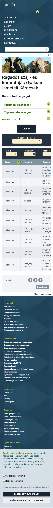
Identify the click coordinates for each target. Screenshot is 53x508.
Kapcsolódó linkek (11, 321)
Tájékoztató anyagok (17, 112)
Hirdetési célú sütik (14, 480)
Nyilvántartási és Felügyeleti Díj (16, 374)
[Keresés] (46, 49)
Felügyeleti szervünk (12, 315)
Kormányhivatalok (11, 419)
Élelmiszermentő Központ (14, 431)
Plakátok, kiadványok (17, 104)
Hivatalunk (8, 303)
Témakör (28, 161)
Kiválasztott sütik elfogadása (26, 500)
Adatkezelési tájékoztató (13, 324)
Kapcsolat (8, 410)
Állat (5, 395)
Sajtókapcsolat (10, 422)
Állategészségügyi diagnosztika (16, 345)
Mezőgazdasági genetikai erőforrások (19, 369)
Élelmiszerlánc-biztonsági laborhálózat (19, 357)
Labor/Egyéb (9, 401)
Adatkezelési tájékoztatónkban (18, 453)
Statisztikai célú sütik (15, 475)
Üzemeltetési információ (13, 330)
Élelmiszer (8, 392)
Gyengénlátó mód (38, 11)
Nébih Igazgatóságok (12, 413)
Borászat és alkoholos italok (15, 351)
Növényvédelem (10, 372)
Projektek (7, 318)
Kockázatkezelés (11, 366)
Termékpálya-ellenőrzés (13, 380)
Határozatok (12, 119)
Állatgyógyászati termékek (14, 348)
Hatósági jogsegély (11, 428)
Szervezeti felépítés (12, 309)
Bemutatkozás (9, 306)
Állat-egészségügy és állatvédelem (18, 342)
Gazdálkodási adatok (12, 312)
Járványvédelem (10, 360)
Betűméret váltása (49, 54)
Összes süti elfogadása (26, 494)
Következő (42, 286)
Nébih (14, 4)
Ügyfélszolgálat (10, 425)
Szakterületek (10, 339)
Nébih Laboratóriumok (13, 416)
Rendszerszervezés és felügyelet (17, 377)
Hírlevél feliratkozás (12, 434)
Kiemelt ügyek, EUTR (12, 363)
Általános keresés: (26, 137)
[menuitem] (26, 18)
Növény (7, 398)
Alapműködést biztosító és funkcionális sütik (27, 487)
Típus (7, 161)
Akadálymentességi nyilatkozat (16, 327)
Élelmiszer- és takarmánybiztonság (18, 354)
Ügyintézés (9, 389)
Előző (8, 279)
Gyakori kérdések (12, 443)
